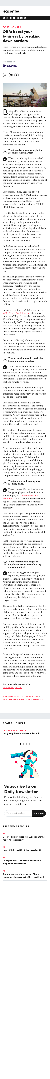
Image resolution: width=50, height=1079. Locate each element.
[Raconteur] (12, 11)
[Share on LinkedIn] (11, 75)
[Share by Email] (16, 75)
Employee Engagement (14, 699)
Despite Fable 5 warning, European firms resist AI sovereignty (24, 838)
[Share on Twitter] (5, 75)
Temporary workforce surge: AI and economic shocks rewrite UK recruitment (23, 875)
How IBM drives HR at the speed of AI (22, 850)
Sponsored (38, 699)
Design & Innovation (14, 730)
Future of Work (12, 27)
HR (29, 699)
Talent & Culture (29, 696)
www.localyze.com (12, 688)
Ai (4, 833)
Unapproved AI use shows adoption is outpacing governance (22, 862)
